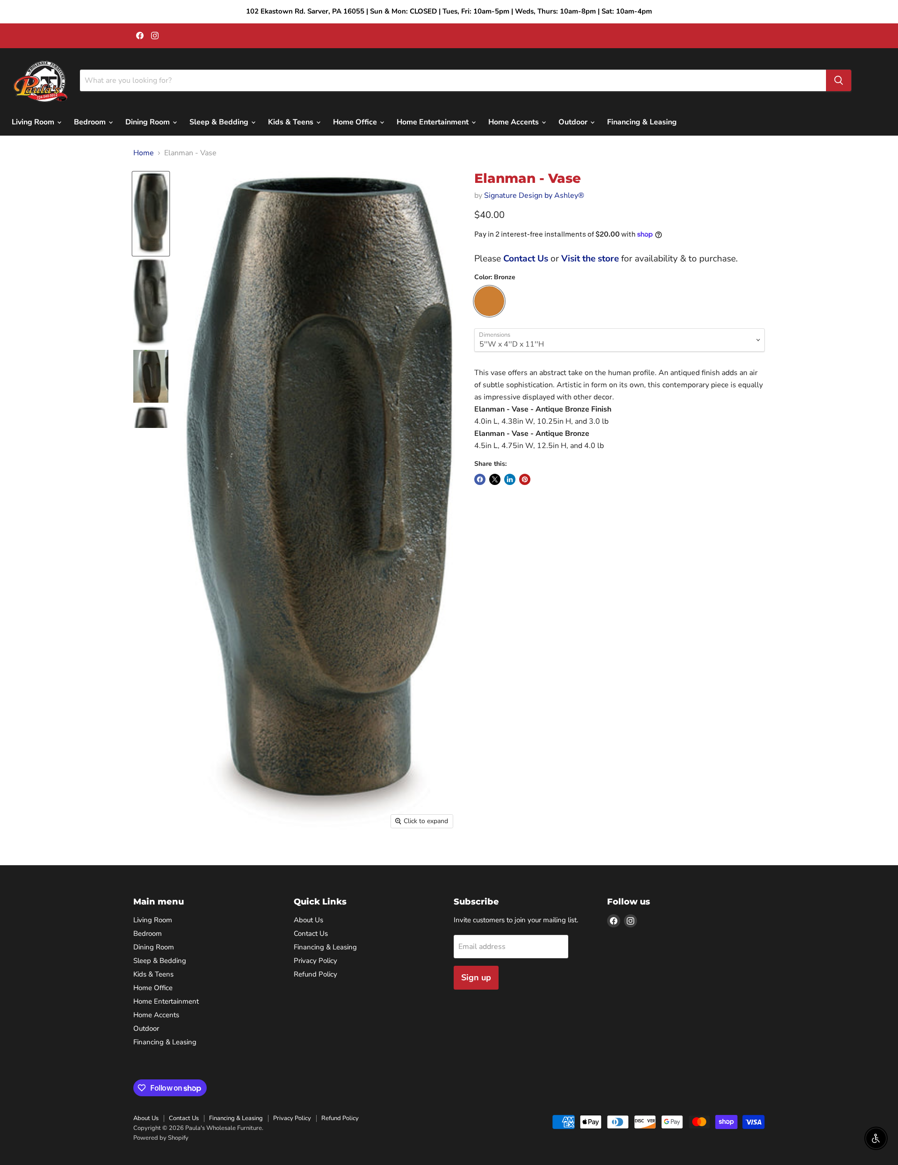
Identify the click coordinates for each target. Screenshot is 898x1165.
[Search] (838, 80)
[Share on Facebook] (479, 479)
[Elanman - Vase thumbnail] (150, 214)
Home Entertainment (434, 122)
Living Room (34, 122)
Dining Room (148, 122)
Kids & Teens (291, 122)
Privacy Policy (315, 960)
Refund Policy (315, 974)
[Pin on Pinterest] (524, 479)
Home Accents (514, 122)
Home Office (356, 122)
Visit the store (590, 259)
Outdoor (573, 122)
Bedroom (91, 122)
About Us (308, 920)
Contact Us (525, 259)
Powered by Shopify (160, 1138)
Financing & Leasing (642, 122)
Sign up (476, 977)
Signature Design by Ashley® (534, 195)
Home (143, 153)
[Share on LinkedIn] (509, 479)
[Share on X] (494, 479)
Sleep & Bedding (219, 122)
